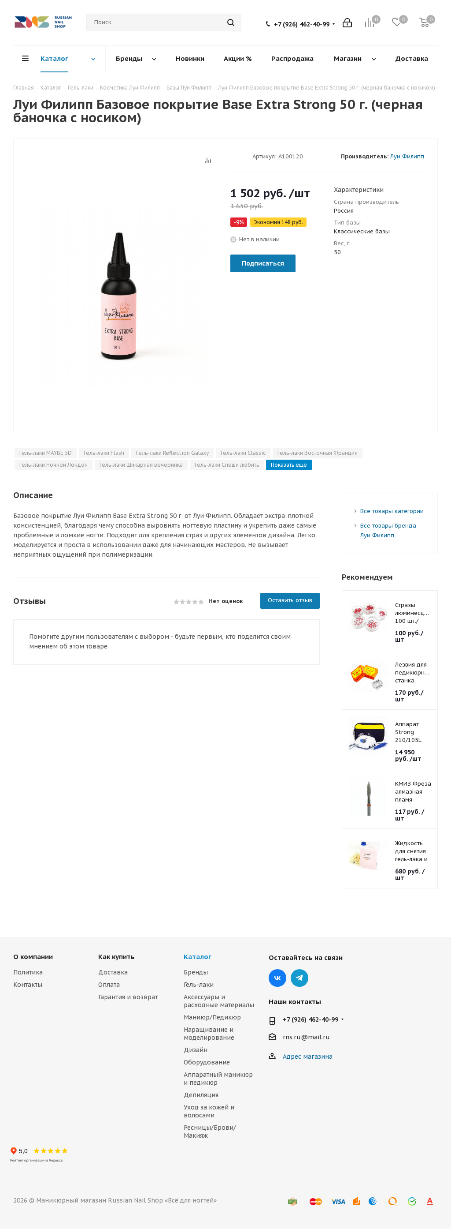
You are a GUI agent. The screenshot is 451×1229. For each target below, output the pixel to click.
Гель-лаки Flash (104, 453)
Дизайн (195, 1050)
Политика (28, 972)
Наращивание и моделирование (209, 1034)
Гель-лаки (199, 985)
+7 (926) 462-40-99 (301, 24)
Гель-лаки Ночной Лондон (53, 464)
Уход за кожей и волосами (209, 1111)
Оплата (109, 985)
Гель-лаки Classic (243, 453)
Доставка (113, 972)
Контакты (27, 985)
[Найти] (230, 22)
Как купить (116, 956)
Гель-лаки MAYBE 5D (45, 453)
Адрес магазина (308, 1056)
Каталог (197, 956)
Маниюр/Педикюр (212, 1017)
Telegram (299, 978)
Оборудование (207, 1062)
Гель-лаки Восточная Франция (317, 453)
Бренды (196, 972)
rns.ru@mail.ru (306, 1037)
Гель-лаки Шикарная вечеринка (141, 464)
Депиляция (201, 1095)
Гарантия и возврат (128, 997)
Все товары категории (392, 511)
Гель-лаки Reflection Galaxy (172, 453)
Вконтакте (277, 978)
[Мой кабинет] (347, 23)
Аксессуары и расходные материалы (219, 1001)
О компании (33, 956)
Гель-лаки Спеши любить (227, 464)
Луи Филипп (407, 156)
